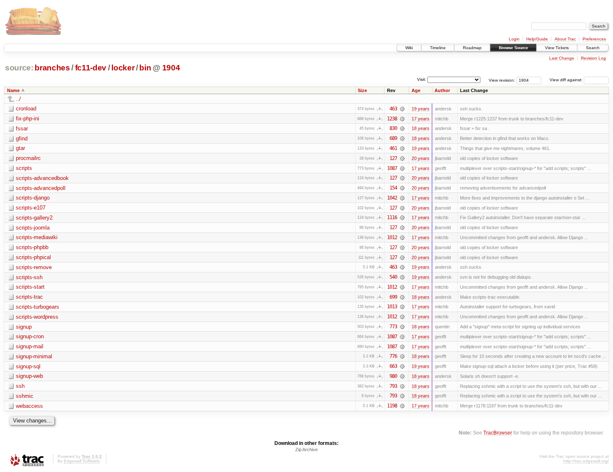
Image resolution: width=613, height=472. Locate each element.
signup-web (29, 376)
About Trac (565, 39)
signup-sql (28, 366)
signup (24, 327)
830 (393, 128)
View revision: (502, 79)
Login (514, 39)
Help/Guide (537, 39)
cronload (26, 108)
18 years (421, 128)
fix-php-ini (27, 118)
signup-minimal (34, 356)
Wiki (409, 47)
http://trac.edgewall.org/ (586, 461)
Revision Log (593, 58)
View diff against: (567, 79)
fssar (22, 128)
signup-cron (30, 336)
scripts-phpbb (32, 247)
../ (18, 99)
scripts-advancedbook (42, 178)
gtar (20, 148)
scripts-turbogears (37, 307)
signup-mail (29, 346)
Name (13, 90)
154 (393, 188)
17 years (421, 118)
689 (393, 138)
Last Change (561, 58)
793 (393, 386)
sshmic (24, 396)
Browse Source (513, 47)
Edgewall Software (82, 461)
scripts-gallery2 (34, 218)
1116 (392, 217)
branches (52, 67)
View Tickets (557, 47)
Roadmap (472, 47)
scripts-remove (34, 267)
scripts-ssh (29, 277)
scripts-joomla (33, 228)
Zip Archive (306, 449)
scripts (24, 168)
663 (393, 366)
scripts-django (33, 198)
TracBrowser (497, 432)
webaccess (29, 406)
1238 (392, 119)
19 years (421, 108)
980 (393, 376)
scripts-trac (29, 297)
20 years (421, 158)
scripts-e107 (30, 208)
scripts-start (30, 287)
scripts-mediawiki (37, 237)
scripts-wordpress (37, 317)
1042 (392, 198)
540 (393, 277)
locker (122, 67)
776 (393, 356)
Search (593, 47)
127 (393, 158)
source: (19, 67)
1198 (392, 406)
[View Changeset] (402, 109)
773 (393, 327)
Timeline (438, 47)
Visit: (421, 79)
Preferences (594, 39)
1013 (392, 307)
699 (393, 297)
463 (393, 109)
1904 (171, 67)
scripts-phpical (33, 257)
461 (393, 148)
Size (362, 90)
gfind (22, 138)
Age (416, 90)
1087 (392, 168)
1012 (392, 237)
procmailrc (28, 158)
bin (145, 67)
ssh (20, 386)
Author (442, 90)
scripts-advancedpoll (40, 188)
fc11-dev (90, 67)
